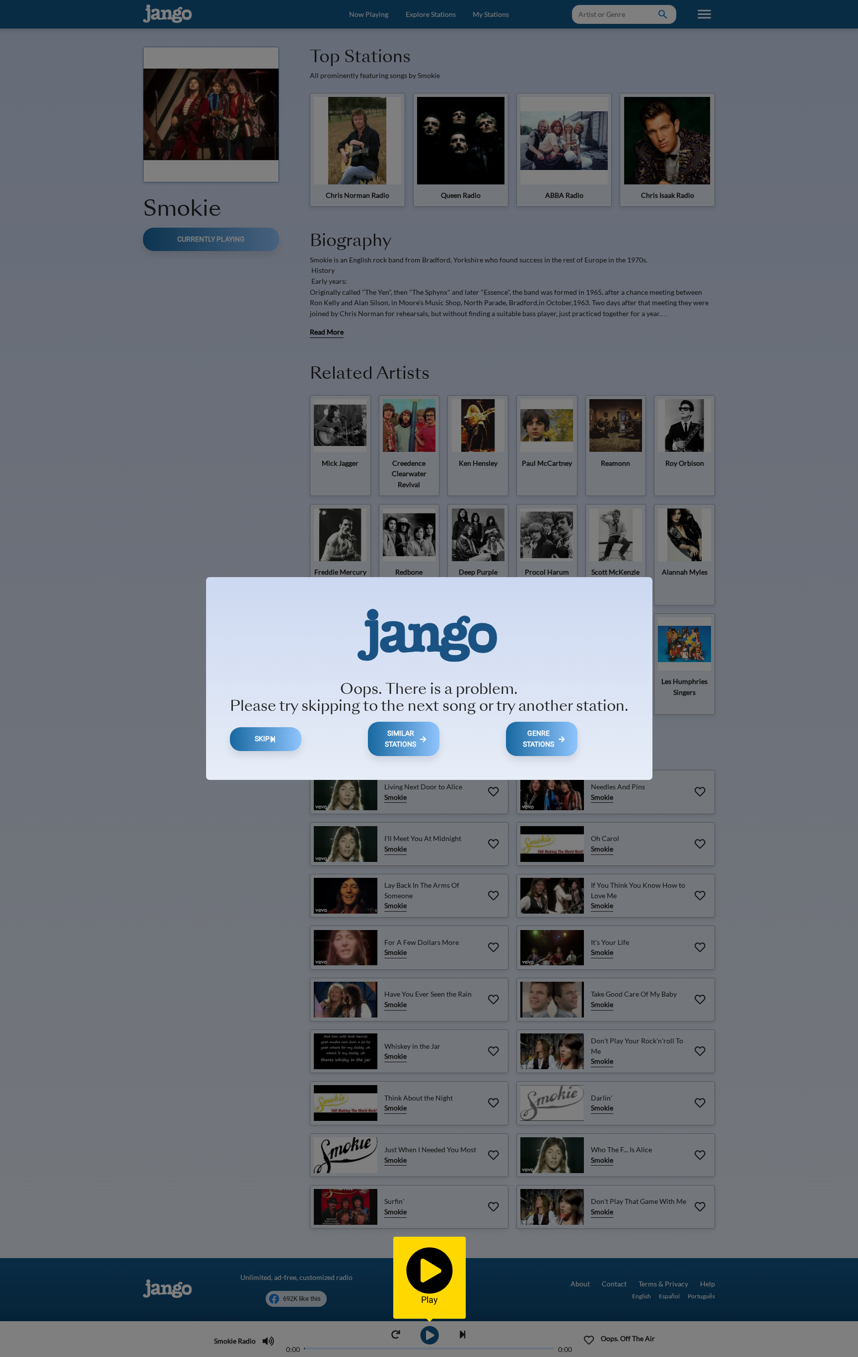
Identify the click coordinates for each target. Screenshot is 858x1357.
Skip (262, 739)
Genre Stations (538, 739)
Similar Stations (400, 739)
